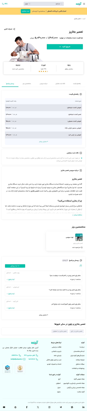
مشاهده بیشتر (78, 215)
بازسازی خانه (57, 355)
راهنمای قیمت (77, 83)
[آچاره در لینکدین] (83, 407)
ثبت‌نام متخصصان (79, 351)
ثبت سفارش (25, 11)
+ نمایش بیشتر (43, 315)
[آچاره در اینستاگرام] (49, 407)
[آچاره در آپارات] (72, 407)
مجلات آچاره (80, 374)
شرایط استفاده (80, 360)
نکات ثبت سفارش (60, 83)
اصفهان (58, 383)
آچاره (84, 19)
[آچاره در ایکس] (38, 407)
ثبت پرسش (14, 266)
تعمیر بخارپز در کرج (76, 331)
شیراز (59, 387)
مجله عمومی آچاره (79, 379)
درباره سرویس (43, 83)
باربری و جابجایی (56, 351)
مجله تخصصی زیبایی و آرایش (75, 387)
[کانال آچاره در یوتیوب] (4, 407)
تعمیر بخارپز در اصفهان (60, 331)
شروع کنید (66, 46)
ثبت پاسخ (11, 279)
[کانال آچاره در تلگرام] (60, 407)
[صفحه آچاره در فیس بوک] (26, 407)
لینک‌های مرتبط (56, 342)
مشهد (58, 392)
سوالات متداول (80, 364)
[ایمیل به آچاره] (18, 359)
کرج (59, 379)
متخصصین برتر (27, 83)
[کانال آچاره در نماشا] (15, 407)
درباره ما (82, 347)
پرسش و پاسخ (10, 83)
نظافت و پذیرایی (56, 347)
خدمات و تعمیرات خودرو (54, 364)
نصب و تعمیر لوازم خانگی (53, 360)
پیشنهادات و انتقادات (78, 368)
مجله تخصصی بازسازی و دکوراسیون (73, 383)
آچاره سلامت (80, 392)
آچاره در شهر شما (54, 374)
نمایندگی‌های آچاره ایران (77, 355)
